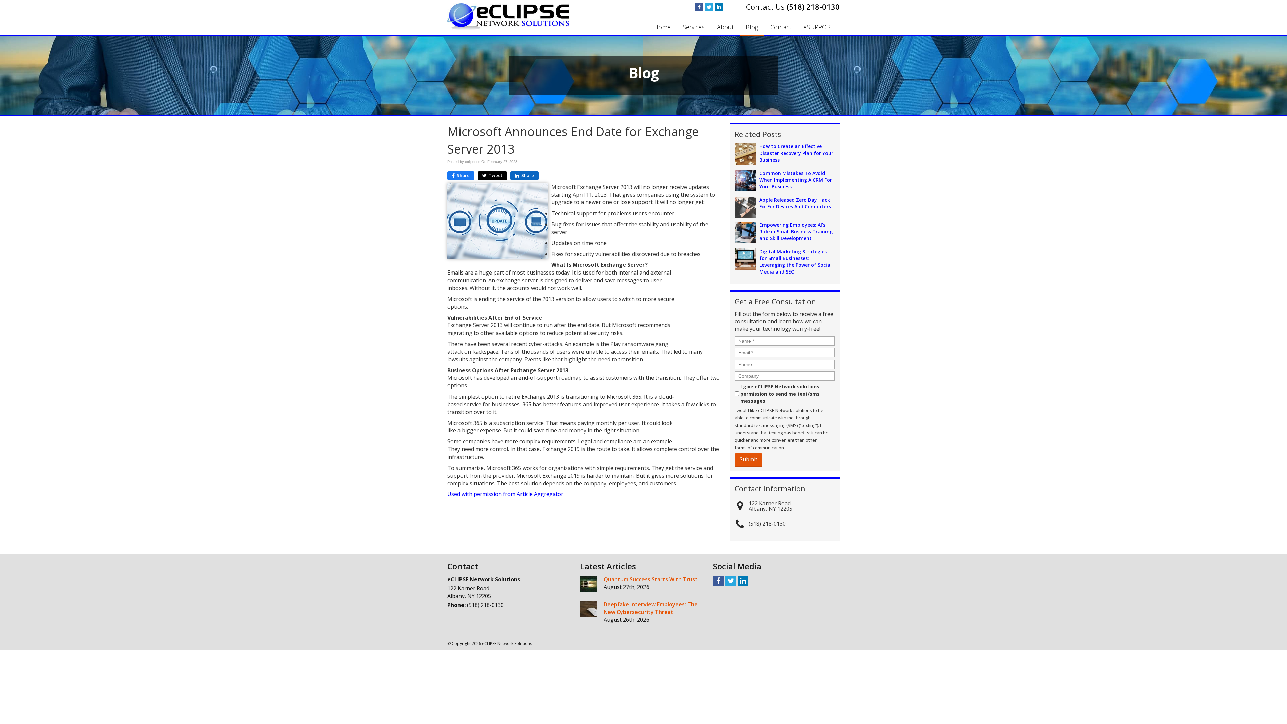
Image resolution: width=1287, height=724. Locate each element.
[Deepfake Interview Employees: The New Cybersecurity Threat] (588, 609)
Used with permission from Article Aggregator (505, 494)
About (725, 27)
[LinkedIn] (719, 7)
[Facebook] (699, 7)
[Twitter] (709, 7)
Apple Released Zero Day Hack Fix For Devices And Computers (795, 203)
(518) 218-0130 (813, 7)
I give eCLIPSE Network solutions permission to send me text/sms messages (780, 393)
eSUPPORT (818, 27)
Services (694, 27)
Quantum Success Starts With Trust (651, 579)
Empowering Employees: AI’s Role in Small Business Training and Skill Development (796, 231)
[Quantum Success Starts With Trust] (588, 584)
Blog (752, 27)
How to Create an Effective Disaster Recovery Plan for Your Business (796, 153)
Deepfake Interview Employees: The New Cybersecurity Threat (651, 608)
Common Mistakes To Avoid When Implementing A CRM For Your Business (795, 180)
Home (662, 27)
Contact (780, 27)
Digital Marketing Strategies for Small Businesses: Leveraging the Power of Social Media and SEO (795, 261)
